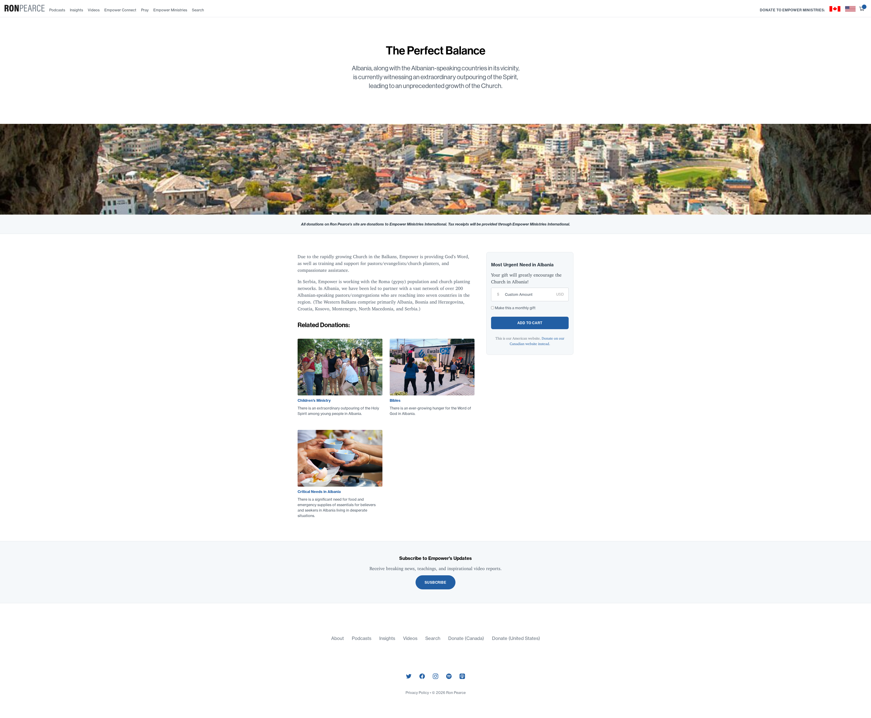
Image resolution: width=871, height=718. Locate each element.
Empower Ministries (170, 10)
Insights (76, 10)
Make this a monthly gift (515, 308)
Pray (145, 10)
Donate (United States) (516, 638)
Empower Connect (120, 10)
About (337, 638)
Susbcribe (435, 582)
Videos (94, 10)
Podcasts (57, 10)
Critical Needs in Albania (319, 491)
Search (198, 10)
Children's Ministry (314, 400)
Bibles (395, 400)
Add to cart (530, 323)
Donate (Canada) (466, 638)
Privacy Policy (418, 692)
